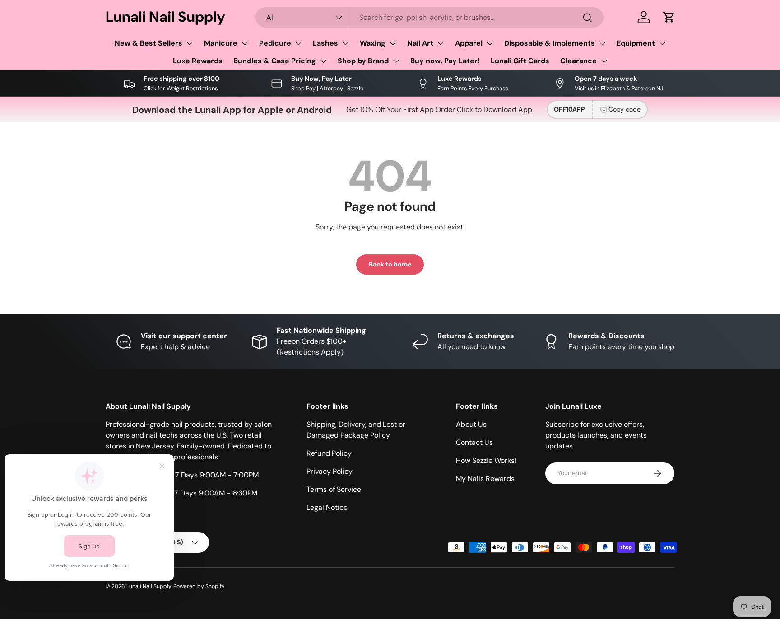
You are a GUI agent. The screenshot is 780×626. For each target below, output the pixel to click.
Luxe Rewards (198, 60)
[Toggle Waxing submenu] (392, 43)
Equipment (636, 43)
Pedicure (275, 43)
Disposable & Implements (549, 43)
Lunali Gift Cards (520, 60)
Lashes (325, 43)
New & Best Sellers (148, 43)
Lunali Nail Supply (148, 586)
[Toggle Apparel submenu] (489, 43)
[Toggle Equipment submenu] (662, 43)
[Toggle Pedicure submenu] (298, 43)
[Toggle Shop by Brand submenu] (395, 61)
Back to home (390, 264)
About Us (471, 424)
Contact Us (474, 442)
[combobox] (429, 17)
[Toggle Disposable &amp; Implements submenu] (602, 43)
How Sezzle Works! (486, 460)
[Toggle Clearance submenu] (604, 61)
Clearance (578, 60)
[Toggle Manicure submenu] (244, 43)
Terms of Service (333, 489)
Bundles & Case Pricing (274, 60)
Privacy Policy (329, 471)
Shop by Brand (363, 60)
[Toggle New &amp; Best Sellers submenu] (189, 43)
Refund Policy (329, 453)
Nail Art (420, 43)
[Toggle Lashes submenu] (345, 43)
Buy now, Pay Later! (445, 60)
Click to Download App (494, 109)
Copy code (624, 109)
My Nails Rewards (485, 478)
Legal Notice (327, 507)
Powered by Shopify (199, 586)
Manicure (220, 43)
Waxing (372, 43)
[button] (669, 17)
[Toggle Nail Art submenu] (440, 43)
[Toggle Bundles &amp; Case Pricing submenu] (323, 61)
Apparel (469, 43)
